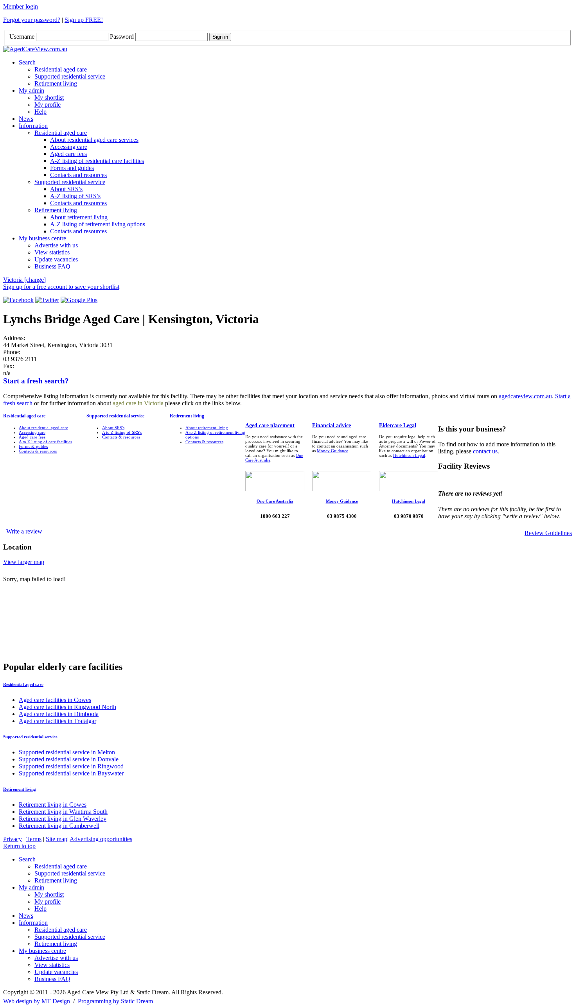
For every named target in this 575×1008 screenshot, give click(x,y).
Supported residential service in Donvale (69, 759)
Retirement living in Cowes (52, 804)
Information (33, 125)
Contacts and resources (78, 175)
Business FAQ (52, 266)
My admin (31, 90)
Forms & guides (33, 446)
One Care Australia (275, 501)
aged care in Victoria (138, 403)
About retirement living (79, 217)
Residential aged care (60, 69)
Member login (20, 6)
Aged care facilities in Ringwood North (67, 707)
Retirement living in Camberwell (59, 825)
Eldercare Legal (397, 425)
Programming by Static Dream (115, 1001)
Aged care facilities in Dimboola (59, 714)
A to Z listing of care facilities (45, 441)
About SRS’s (66, 189)
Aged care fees (68, 153)
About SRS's (113, 427)
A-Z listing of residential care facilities (97, 161)
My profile (47, 104)
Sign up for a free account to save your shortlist (61, 286)
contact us (485, 451)
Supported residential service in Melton (67, 752)
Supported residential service (69, 76)
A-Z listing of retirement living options (97, 224)
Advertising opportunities (101, 839)
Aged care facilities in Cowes (55, 699)
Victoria (24, 279)
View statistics (52, 252)
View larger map (23, 562)
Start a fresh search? (36, 381)
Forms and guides (72, 168)
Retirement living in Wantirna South (63, 811)
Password (122, 36)
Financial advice (331, 425)
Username (21, 36)
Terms (33, 839)
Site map (56, 839)
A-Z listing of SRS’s (75, 196)
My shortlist (49, 97)
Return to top (19, 846)
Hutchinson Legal (409, 455)
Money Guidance (332, 450)
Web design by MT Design (36, 1001)
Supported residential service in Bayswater (71, 773)
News (26, 118)
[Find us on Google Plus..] (79, 300)
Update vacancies (56, 259)
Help (40, 111)
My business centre (42, 238)
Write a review (24, 531)
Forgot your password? (31, 19)
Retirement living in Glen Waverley (62, 818)
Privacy (12, 839)
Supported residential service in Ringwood (71, 766)
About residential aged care (43, 427)
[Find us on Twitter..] (47, 300)
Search (27, 62)
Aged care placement (270, 425)
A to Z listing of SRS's (122, 432)
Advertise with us (56, 245)
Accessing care (68, 146)
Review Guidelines (548, 533)
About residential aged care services (94, 139)
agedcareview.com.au (525, 396)
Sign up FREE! (84, 19)
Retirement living (55, 83)
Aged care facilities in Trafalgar (57, 721)
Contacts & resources (38, 451)
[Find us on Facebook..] (18, 300)
